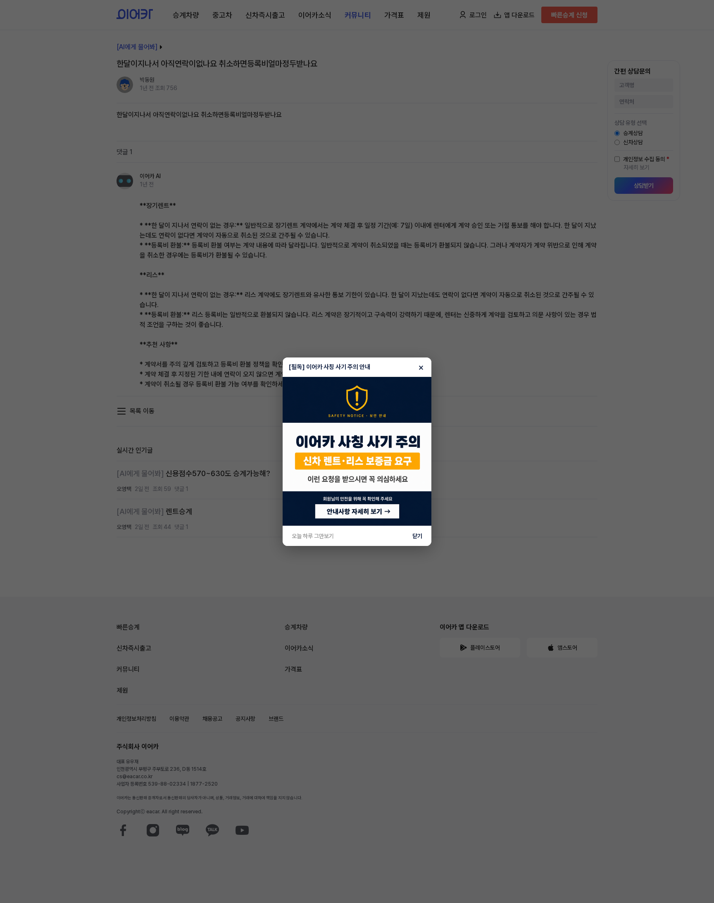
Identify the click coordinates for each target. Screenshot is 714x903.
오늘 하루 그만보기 (313, 536)
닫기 (417, 536)
